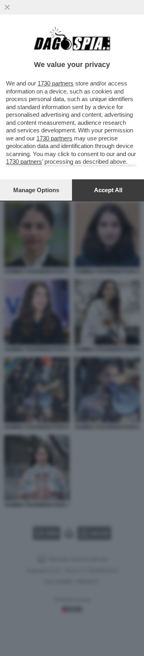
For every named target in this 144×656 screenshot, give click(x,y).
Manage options (36, 190)
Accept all (108, 190)
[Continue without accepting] (7, 7)
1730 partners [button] (56, 83)
